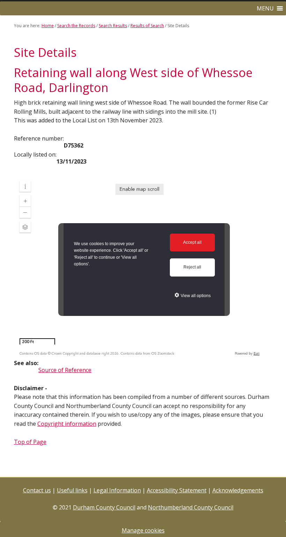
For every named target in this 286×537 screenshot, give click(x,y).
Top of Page (30, 442)
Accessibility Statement (176, 490)
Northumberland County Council (190, 507)
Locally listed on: (35, 154)
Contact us (37, 490)
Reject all (192, 267)
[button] (265, 8)
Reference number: (39, 138)
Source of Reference (64, 370)
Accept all (192, 242)
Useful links (72, 490)
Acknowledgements (237, 490)
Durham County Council (104, 507)
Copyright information (66, 424)
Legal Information (117, 490)
